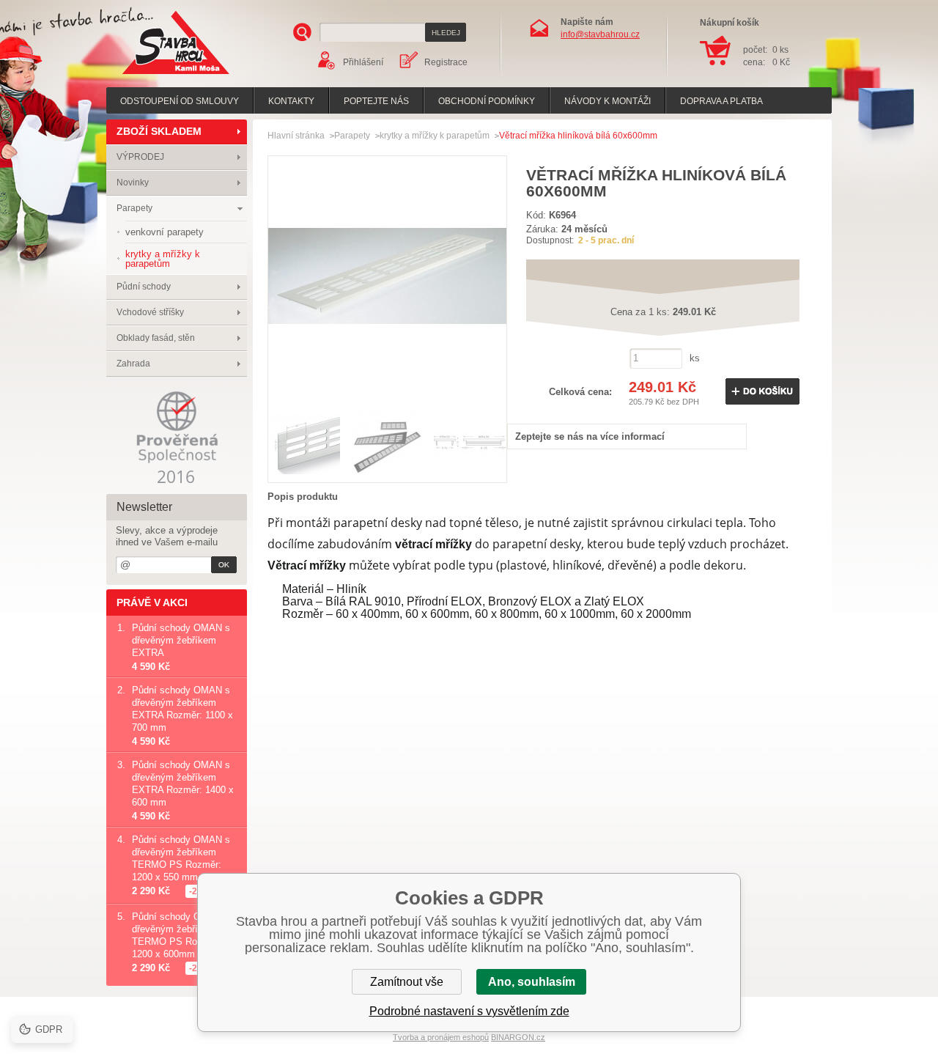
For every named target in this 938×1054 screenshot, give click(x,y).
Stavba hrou (153, 75)
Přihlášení (363, 62)
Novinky (133, 182)
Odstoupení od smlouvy (179, 101)
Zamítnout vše (406, 982)
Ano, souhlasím (531, 982)
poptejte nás (376, 101)
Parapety (134, 208)
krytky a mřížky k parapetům (435, 135)
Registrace (446, 62)
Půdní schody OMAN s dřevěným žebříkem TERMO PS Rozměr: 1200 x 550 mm (181, 858)
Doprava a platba (721, 101)
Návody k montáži (607, 101)
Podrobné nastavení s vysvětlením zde (469, 1011)
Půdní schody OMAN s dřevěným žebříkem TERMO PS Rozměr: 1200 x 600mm (181, 935)
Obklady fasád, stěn (156, 338)
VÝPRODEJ (140, 157)
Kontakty (291, 101)
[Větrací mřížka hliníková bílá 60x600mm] (387, 392)
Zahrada (133, 363)
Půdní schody (144, 286)
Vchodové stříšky (150, 312)
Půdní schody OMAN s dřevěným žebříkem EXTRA (181, 640)
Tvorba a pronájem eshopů (441, 1037)
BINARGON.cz (518, 1037)
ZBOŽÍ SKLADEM (159, 131)
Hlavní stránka (296, 135)
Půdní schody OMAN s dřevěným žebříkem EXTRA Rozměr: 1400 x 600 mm (183, 783)
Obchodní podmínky (486, 101)
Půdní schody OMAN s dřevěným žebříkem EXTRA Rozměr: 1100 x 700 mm (182, 709)
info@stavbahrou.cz (600, 34)
